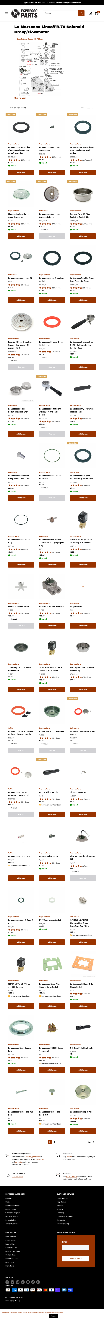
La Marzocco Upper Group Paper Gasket (50, 477)
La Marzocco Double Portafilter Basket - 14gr (18, 410)
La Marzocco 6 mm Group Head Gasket (51, 279)
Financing (60, 1213)
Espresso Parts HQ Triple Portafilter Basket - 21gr (80, 215)
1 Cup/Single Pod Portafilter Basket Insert (19, 669)
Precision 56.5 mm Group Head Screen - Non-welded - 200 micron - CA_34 (20, 345)
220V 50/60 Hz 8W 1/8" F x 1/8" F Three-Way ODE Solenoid (81, 541)
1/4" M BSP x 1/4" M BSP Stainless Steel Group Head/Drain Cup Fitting (79, 923)
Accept (53, 1316)
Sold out (51, 236)
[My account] (91, 13)
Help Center (61, 1202)
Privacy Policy (10, 1220)
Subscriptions (10, 1209)
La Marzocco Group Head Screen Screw (49, 148)
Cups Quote (9, 1262)
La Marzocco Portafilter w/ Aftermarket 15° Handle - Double (50, 412)
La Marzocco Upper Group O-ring (20, 541)
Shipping (60, 1206)
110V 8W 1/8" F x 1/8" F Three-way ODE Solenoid (19, 985)
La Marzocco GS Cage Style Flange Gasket (81, 985)
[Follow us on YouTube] (28, 1282)
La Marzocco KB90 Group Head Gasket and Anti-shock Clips (20, 733)
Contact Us (61, 1220)
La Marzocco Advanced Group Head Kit (82, 733)
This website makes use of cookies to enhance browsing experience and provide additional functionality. (32, 1312)
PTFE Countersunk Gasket (50, 920)
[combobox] (60, 13)
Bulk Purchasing (63, 1224)
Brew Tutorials (10, 1237)
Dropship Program (12, 1216)
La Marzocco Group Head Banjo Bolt (49, 1113)
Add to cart (21, 172)
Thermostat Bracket (78, 792)
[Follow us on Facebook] (7, 1282)
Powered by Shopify (12, 1301)
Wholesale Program (12, 1213)
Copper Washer (76, 606)
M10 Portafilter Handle (48, 792)
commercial (39, 1159)
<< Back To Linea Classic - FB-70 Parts (28, 39)
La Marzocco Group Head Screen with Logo (49, 215)
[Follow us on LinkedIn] (38, 1282)
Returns (60, 1209)
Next (89, 1142)
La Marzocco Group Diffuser (81, 1112)
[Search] (81, 13)
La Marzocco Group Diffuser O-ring (21, 921)
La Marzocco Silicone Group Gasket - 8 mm (51, 343)
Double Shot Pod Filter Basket (51, 731)
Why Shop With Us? (12, 1206)
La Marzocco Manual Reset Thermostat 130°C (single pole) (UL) (51, 542)
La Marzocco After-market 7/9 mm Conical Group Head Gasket (82, 150)
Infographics (9, 1244)
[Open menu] (6, 13)
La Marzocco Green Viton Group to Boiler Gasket (49, 985)
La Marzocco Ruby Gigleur (19, 856)
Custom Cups (10, 1255)
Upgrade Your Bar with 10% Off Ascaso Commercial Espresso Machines (52, 3)
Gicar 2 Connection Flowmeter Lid (82, 857)
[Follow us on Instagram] (18, 1282)
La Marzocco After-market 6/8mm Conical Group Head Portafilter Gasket (19, 150)
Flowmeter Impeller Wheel (18, 606)
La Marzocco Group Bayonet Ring (20, 1049)
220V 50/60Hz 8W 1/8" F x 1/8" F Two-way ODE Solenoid (50, 669)
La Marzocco (43, 211)
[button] (21, 160)
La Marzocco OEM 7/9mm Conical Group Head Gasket (81, 477)
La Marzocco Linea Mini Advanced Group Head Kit (18, 793)
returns (69, 1157)
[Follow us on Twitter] (12, 1282)
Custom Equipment (12, 1251)
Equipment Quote (12, 1259)
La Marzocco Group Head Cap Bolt (20, 1113)
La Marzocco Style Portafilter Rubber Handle (82, 410)
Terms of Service (11, 1224)
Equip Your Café (11, 1248)
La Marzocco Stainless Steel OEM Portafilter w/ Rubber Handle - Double (81, 345)
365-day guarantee (33, 1157)
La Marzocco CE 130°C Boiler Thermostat (51, 1049)
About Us (8, 1198)
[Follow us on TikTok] (33, 1282)
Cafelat (10, 728)
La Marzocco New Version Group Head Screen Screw (18, 477)
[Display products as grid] (88, 108)
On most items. (17, 1176)
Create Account (62, 1198)
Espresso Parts (13, 144)
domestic (18, 1162)
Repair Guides (10, 1240)
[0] (96, 13)
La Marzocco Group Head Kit (20, 278)
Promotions (9, 1266)
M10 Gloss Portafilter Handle (81, 1048)
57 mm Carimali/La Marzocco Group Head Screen (20, 215)
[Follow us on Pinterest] (23, 1282)
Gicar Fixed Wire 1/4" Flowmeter (52, 606)
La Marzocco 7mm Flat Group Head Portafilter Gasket (82, 279)
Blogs (7, 1202)
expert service (71, 1176)
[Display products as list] (93, 108)
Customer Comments (65, 1216)
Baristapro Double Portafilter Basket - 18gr (82, 669)
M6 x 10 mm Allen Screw (48, 856)
